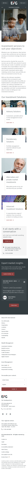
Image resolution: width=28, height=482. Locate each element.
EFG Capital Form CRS (6, 454)
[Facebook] (10, 414)
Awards (3, 337)
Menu (5, 2)
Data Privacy (4, 449)
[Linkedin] (2, 414)
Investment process (6, 367)
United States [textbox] (5, 380)
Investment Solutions (6, 346)
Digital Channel (5, 356)
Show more (14, 305)
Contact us (7, 241)
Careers (3, 329)
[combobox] (14, 380)
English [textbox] (4, 384)
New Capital (4, 365)
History (3, 323)
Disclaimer (4, 444)
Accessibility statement (7, 447)
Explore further (7, 274)
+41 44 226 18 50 (7, 409)
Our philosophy (5, 321)
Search (23, 2)
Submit (13, 389)
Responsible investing (6, 369)
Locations (3, 327)
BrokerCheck (4, 457)
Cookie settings (5, 452)
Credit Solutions (5, 352)
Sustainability (4, 335)
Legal (2, 442)
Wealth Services (5, 348)
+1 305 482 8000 (7, 429)
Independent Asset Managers (8, 354)
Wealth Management (7, 343)
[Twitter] (6, 414)
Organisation (4, 325)
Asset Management (6, 362)
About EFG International (8, 317)
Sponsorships (4, 331)
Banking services (5, 350)
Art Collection (4, 333)
